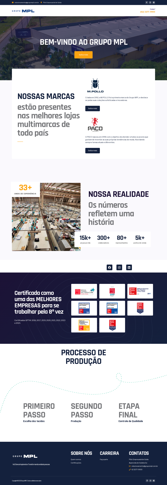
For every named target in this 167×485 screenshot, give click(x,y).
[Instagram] (150, 2)
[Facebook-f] (146, 2)
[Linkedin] (153, 2)
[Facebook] (109, 267)
